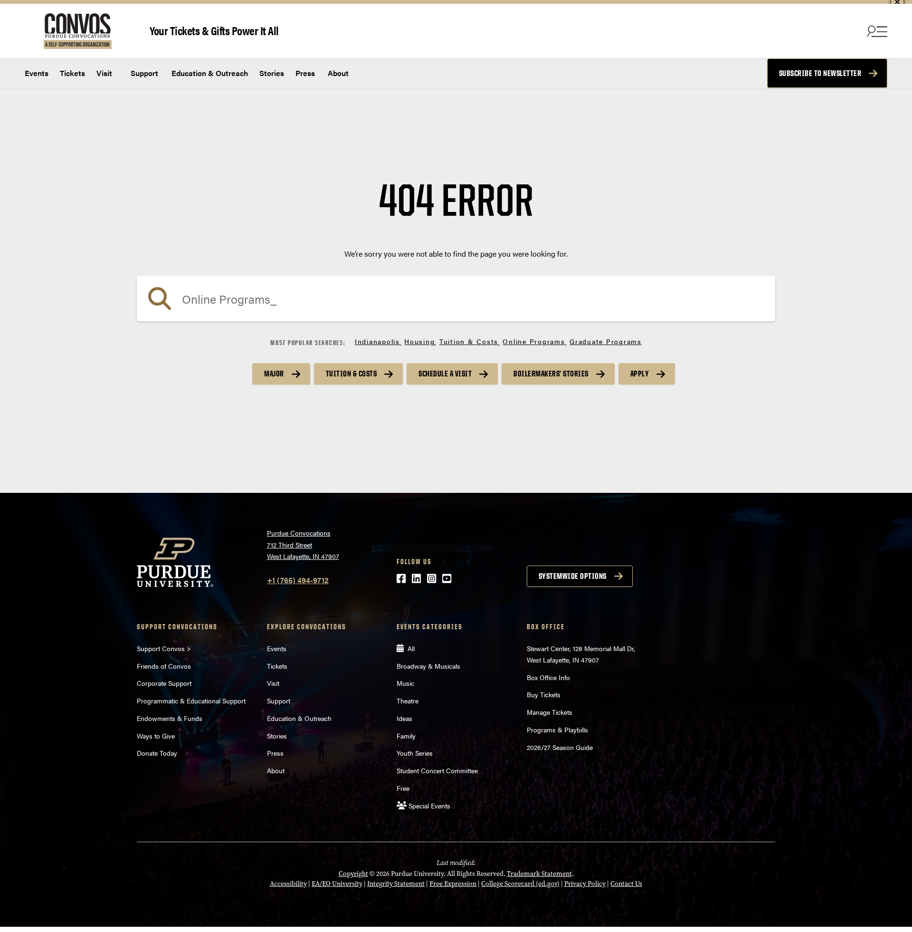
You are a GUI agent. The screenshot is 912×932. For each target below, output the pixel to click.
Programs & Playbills (557, 729)
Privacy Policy (585, 883)
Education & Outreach (209, 72)
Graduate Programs (606, 341)
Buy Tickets (543, 694)
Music (405, 683)
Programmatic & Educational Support (191, 700)
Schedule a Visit (445, 373)
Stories (271, 72)
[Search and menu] (875, 30)
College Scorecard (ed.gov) (520, 883)
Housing (419, 341)
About (338, 72)
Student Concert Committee (437, 770)
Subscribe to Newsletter (820, 73)
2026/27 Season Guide (560, 747)
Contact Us (626, 883)
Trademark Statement (539, 873)
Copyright (353, 873)
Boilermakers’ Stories (551, 373)
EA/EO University (337, 883)
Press (305, 72)
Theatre (407, 700)
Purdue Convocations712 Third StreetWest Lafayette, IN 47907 (303, 544)
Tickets (72, 72)
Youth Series (415, 753)
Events (36, 72)
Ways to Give (156, 735)
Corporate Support (164, 683)
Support (143, 72)
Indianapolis (377, 341)
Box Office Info (548, 677)
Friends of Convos (164, 666)
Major (274, 373)
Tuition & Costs (468, 341)
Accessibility (288, 883)
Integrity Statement (396, 883)
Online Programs (534, 341)
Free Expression (452, 883)
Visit (104, 72)
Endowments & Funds (169, 718)
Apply (639, 373)
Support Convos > (164, 648)
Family (406, 735)
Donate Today (157, 753)
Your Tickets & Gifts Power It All (214, 30)
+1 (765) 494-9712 (298, 580)
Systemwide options (573, 576)
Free (403, 788)
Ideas (404, 718)
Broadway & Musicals (428, 666)
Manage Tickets (549, 712)
